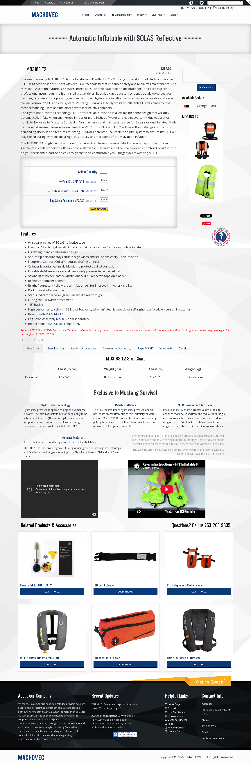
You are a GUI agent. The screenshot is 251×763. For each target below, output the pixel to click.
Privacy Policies (176, 727)
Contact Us (67, 2)
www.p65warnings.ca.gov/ (106, 708)
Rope (142, 15)
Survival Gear (122, 15)
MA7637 (53, 324)
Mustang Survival (177, 719)
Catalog (50, 2)
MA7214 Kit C (55, 314)
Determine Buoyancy (116, 348)
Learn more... (52, 591)
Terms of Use (175, 731)
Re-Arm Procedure (83, 348)
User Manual (55, 348)
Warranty (166, 348)
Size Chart (33, 348)
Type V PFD (145, 348)
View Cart (207, 87)
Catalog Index (175, 716)
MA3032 (61, 319)
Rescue (159, 15)
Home (36, 2)
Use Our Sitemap (177, 712)
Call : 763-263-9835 (94, 2)
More (173, 15)
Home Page (174, 704)
